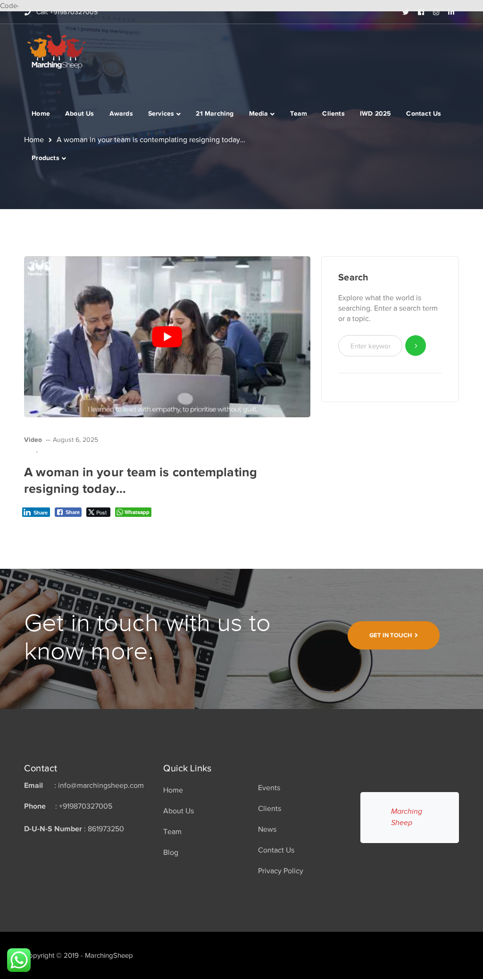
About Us (178, 811)
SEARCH (415, 345)
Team (172, 831)
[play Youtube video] (167, 336)
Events (269, 788)
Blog (170, 852)
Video (33, 439)
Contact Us (276, 850)
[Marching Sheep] (56, 51)
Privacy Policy (280, 871)
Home (173, 790)
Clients (269, 808)
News (267, 829)
